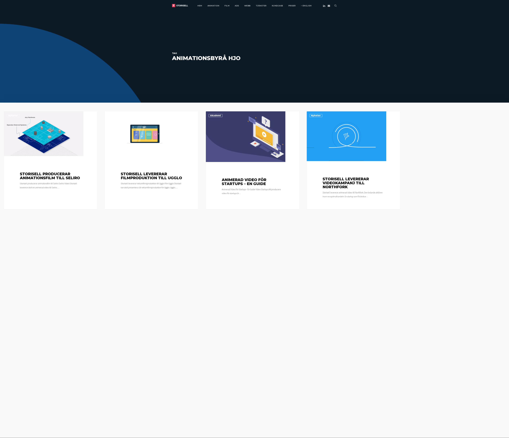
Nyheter (13, 115)
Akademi (215, 115)
